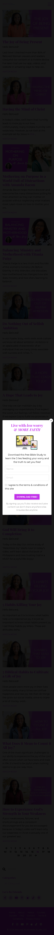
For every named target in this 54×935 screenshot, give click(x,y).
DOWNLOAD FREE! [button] (27, 497)
